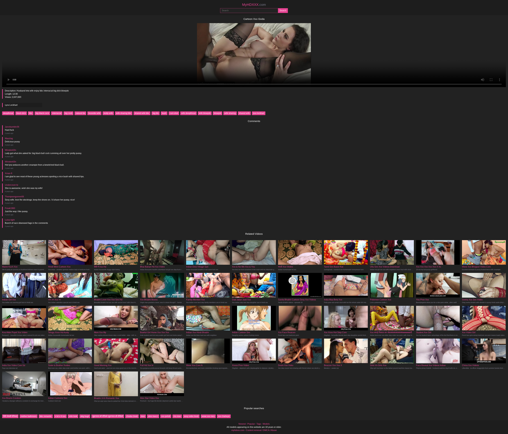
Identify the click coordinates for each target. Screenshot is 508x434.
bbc (30, 113)
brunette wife (94, 113)
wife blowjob (205, 113)
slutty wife (108, 113)
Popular (251, 424)
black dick (21, 113)
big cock (68, 113)
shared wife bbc (142, 113)
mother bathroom (29, 416)
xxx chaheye (224, 416)
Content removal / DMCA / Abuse (261, 430)
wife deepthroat (188, 113)
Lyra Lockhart (11, 105)
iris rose (177, 416)
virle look (73, 416)
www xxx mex (208, 416)
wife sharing (230, 113)
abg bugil (84, 416)
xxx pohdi (165, 416)
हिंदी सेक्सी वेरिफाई (10, 416)
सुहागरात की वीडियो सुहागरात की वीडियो (107, 416)
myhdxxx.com (237, 430)
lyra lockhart (258, 113)
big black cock (42, 113)
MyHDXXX (254, 4)
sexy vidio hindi (191, 416)
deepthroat (8, 113)
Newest (242, 424)
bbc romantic (46, 416)
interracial (56, 113)
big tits (156, 113)
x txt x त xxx (60, 416)
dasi (143, 416)
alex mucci (153, 416)
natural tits (80, 113)
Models (266, 424)
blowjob (217, 113)
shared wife (244, 113)
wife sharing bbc (123, 113)
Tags (259, 424)
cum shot (174, 113)
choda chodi (132, 416)
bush (164, 113)
